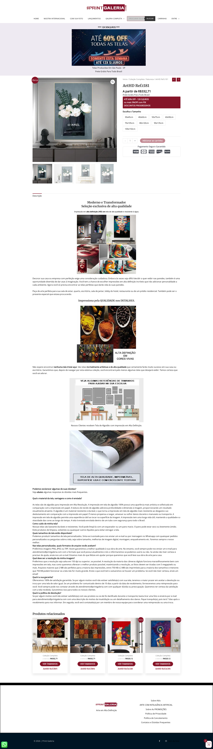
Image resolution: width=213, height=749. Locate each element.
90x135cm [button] (158, 123)
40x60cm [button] (142, 117)
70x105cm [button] (129, 123)
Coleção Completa (136, 79)
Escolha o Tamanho (132, 111)
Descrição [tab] (37, 195)
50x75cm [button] (156, 117)
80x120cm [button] (144, 123)
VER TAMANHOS (50, 664)
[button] (112, 82)
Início (125, 79)
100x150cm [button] (130, 129)
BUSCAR (150, 18)
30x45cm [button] (129, 117)
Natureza (150, 79)
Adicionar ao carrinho (152, 140)
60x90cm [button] (169, 117)
